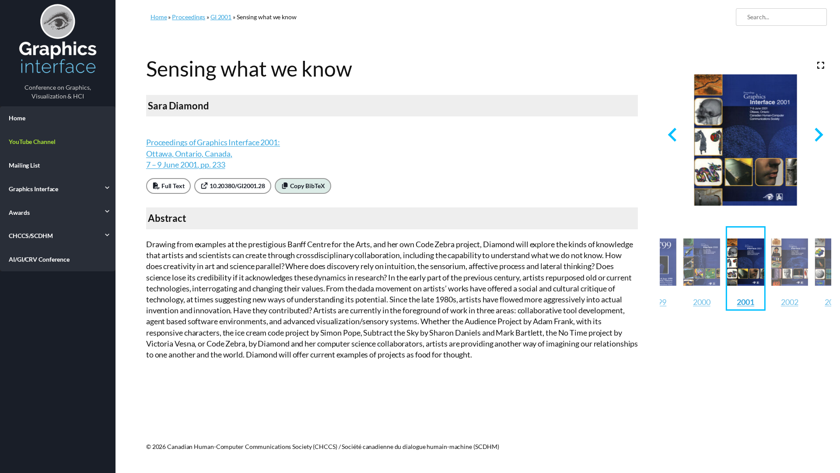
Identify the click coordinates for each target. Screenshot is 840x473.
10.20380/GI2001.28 (236, 185)
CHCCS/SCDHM (31, 235)
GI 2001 (220, 17)
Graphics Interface (33, 189)
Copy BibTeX (307, 185)
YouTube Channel (32, 141)
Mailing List (24, 165)
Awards (19, 212)
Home (17, 118)
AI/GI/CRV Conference (39, 259)
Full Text (172, 185)
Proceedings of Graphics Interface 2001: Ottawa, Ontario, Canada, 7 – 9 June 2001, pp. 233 (213, 153)
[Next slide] (818, 134)
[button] (701, 268)
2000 (701, 302)
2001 (745, 302)
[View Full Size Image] (821, 65)
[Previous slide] (673, 134)
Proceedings (188, 17)
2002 (789, 302)
